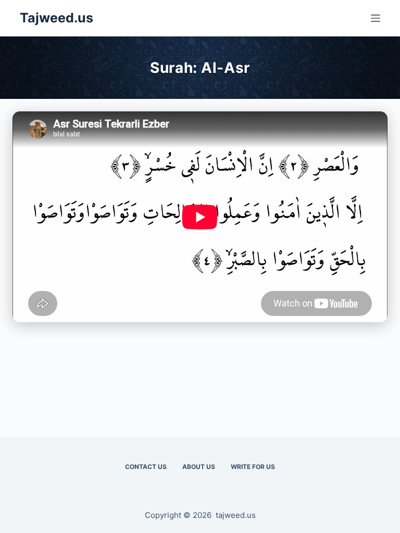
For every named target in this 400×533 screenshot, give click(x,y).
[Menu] (375, 18)
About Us (198, 467)
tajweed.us (236, 515)
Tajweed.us (56, 18)
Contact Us (146, 467)
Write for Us (253, 467)
